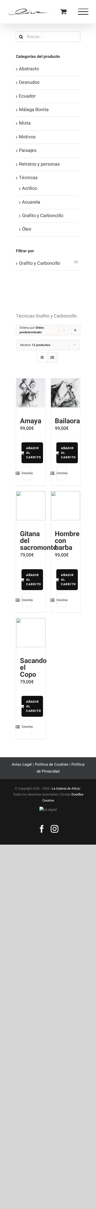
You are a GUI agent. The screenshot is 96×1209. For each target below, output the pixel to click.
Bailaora (67, 421)
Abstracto (29, 68)
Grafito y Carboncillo (42, 215)
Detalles (27, 473)
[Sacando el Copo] (30, 632)
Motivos (27, 137)
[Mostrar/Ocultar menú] (83, 12)
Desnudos (29, 82)
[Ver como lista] (52, 358)
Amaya (30, 421)
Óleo (26, 229)
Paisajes (27, 150)
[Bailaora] (65, 392)
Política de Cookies (51, 764)
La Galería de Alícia (66, 788)
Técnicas (28, 177)
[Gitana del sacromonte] (30, 505)
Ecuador (27, 96)
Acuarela (31, 202)
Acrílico (29, 188)
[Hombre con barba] (65, 505)
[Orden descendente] (75, 330)
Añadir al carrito (33, 453)
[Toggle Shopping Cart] (63, 11)
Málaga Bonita (34, 109)
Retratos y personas (39, 164)
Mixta (25, 123)
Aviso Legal (22, 764)
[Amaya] (30, 392)
